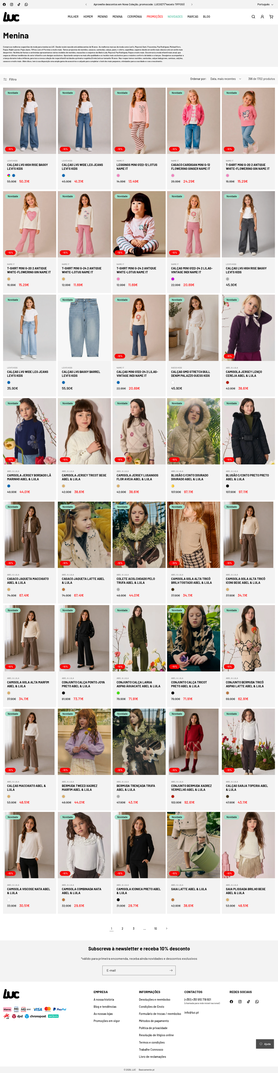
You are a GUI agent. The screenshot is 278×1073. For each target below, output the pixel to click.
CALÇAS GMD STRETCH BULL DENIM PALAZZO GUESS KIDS (190, 374)
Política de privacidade (153, 1028)
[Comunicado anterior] (86, 4)
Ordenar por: (198, 79)
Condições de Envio (151, 1006)
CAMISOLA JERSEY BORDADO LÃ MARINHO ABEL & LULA (29, 477)
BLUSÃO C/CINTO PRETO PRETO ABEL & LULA (247, 477)
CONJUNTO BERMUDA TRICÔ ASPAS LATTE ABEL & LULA (245, 684)
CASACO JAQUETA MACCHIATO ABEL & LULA (28, 581)
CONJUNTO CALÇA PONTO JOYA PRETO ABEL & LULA (83, 684)
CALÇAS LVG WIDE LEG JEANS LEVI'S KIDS (82, 167)
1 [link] (111, 928)
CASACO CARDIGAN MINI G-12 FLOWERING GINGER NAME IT (190, 167)
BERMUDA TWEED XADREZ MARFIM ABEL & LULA (79, 787)
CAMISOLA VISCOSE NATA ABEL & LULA (28, 891)
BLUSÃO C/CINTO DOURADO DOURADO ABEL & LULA (189, 477)
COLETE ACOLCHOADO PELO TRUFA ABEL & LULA (136, 581)
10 (155, 928)
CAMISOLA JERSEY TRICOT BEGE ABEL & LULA (84, 477)
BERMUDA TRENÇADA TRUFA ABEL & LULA (136, 787)
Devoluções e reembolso (154, 999)
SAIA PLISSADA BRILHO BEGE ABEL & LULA (246, 891)
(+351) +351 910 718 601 (197, 999)
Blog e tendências (105, 1006)
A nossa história (104, 999)
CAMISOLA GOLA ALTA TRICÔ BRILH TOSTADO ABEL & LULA (191, 581)
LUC (134, 1069)
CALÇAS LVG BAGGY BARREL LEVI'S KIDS (81, 374)
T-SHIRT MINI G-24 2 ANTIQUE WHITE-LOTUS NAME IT (82, 270)
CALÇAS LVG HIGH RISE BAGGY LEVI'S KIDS (27, 167)
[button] (73, 16)
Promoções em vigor (107, 1021)
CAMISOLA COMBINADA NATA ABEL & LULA (81, 891)
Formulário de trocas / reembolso (160, 1013)
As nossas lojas (103, 1013)
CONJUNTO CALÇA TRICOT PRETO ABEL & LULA (189, 684)
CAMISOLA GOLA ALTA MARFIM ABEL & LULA (28, 684)
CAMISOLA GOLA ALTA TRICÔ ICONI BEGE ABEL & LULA (245, 581)
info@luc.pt (191, 1012)
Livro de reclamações (152, 1056)
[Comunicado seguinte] (191, 4)
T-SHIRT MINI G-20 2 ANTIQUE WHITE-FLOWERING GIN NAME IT (248, 167)
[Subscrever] (170, 970)
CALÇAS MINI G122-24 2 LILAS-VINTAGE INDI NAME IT (191, 270)
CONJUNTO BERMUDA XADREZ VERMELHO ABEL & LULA (191, 787)
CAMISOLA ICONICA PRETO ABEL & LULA (139, 891)
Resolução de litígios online (156, 1035)
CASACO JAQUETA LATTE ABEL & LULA (83, 581)
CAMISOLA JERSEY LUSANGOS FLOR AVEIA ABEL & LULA (137, 477)
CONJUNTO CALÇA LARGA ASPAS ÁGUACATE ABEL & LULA (138, 684)
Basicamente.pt (146, 1069)
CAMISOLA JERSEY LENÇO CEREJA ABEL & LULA (244, 374)
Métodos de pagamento (154, 1021)
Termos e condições (152, 1042)
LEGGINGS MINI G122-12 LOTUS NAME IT (137, 167)
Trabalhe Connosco (151, 1049)
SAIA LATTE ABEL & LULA (189, 889)
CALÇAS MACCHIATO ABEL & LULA (26, 787)
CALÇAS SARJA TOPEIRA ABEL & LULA (247, 787)
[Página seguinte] (166, 928)
